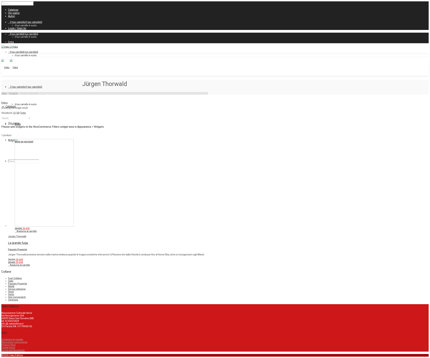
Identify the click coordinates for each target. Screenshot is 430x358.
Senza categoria (17, 289)
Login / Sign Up (17, 28)
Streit (11, 291)
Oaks (10, 281)
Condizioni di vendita (12, 339)
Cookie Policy (8, 347)
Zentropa (13, 299)
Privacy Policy (8, 345)
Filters (4, 102)
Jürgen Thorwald (17, 236)
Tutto (23, 113)
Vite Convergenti (17, 297)
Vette (11, 294)
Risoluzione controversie (14, 342)
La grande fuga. (18, 243)
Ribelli (11, 286)
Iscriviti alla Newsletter (13, 350)
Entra (11, 42)
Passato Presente (17, 249)
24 (17, 113)
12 (14, 113)
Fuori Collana (15, 278)
